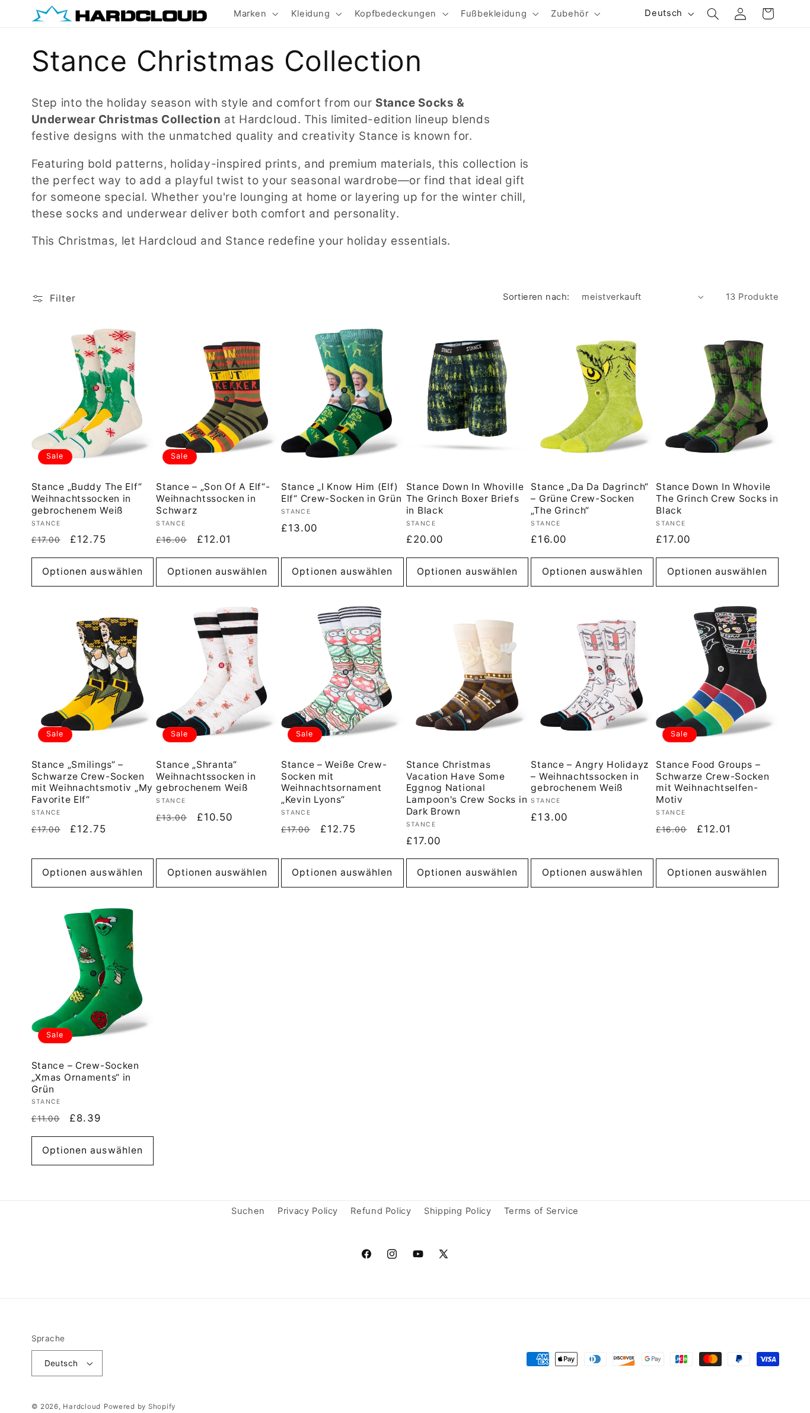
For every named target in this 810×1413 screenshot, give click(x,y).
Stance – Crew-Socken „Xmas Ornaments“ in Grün (85, 1077)
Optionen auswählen (92, 571)
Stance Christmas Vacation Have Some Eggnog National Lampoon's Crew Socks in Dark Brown (467, 788)
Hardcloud (82, 1406)
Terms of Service (541, 1211)
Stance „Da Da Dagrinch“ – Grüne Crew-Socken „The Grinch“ (590, 498)
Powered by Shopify (140, 1406)
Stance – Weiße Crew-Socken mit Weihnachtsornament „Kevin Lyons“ (334, 782)
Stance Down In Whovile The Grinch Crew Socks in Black (717, 498)
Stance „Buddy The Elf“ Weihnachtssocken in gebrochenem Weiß (86, 498)
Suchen (248, 1211)
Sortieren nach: (536, 296)
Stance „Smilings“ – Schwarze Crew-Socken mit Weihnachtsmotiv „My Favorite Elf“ (92, 782)
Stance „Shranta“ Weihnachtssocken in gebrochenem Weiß (206, 776)
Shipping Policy (457, 1211)
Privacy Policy (308, 1211)
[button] (254, 14)
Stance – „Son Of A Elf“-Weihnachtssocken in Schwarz (213, 498)
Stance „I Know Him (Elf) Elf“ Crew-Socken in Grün (341, 492)
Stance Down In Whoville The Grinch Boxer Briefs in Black (465, 498)
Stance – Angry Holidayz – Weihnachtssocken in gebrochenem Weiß (590, 776)
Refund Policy (380, 1211)
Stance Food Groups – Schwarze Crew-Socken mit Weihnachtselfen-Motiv (712, 782)
